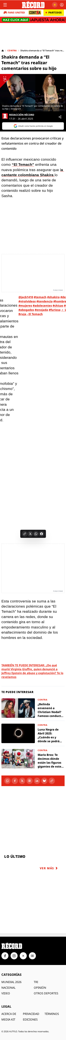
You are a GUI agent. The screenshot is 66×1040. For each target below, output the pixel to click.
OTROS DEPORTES (46, 993)
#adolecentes (42, 306)
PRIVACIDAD (31, 1014)
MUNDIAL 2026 (11, 982)
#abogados (26, 310)
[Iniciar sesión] (62, 5)
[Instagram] (14, 955)
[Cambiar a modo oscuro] (55, 5)
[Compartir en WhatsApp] (36, 534)
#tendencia (44, 301)
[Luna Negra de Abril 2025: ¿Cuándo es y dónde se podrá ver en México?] (33, 733)
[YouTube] (32, 955)
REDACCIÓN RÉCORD (21, 114)
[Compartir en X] (30, 534)
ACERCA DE (8, 1014)
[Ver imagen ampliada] (33, 92)
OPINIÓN (40, 988)
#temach (40, 297)
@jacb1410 (25, 297)
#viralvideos (27, 301)
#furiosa (55, 310)
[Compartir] (60, 117)
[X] (22, 781)
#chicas (58, 306)
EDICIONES (30, 1019)
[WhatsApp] (7, 781)
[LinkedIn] (37, 781)
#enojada (41, 310)
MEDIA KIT (8, 1019)
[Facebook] (15, 781)
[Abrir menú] (5, 4)
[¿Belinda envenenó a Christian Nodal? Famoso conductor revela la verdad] (33, 708)
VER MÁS (47, 868)
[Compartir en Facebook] (41, 534)
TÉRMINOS (52, 1014)
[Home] (2, 50)
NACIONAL (8, 988)
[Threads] (29, 781)
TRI (36, 982)
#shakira (53, 297)
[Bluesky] (44, 781)
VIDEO (5, 993)
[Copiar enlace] (24, 534)
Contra (12, 50)
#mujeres (25, 306)
